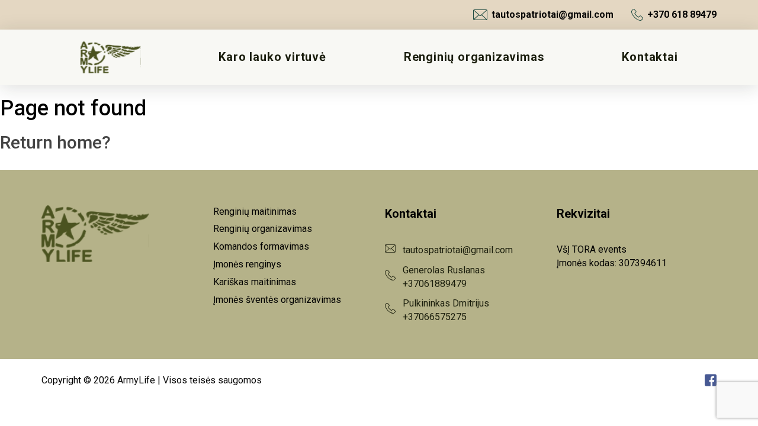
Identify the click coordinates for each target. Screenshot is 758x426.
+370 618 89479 (682, 14)
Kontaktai (649, 57)
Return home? (55, 142)
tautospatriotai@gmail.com (553, 14)
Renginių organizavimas (474, 57)
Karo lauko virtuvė (272, 57)
